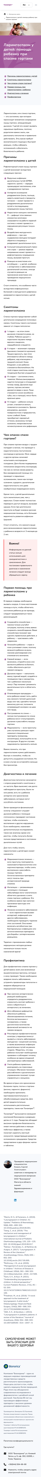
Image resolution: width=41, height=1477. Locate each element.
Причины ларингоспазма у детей (22, 76)
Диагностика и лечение (18, 93)
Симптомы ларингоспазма (19, 79)
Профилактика (14, 97)
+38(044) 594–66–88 (17, 1464)
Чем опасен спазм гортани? (19, 83)
